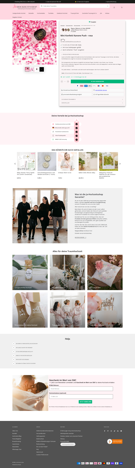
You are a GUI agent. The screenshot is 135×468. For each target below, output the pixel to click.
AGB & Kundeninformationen (44, 431)
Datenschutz (40, 439)
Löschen (104, 6)
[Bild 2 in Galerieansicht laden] (32, 69)
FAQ (37, 449)
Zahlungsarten (40, 436)
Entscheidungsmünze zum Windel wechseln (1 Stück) (46, 173)
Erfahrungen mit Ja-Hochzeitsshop (70, 431)
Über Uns (15, 431)
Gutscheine (15, 444)
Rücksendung (40, 444)
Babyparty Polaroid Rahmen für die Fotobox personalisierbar (107, 174)
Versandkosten (40, 433)
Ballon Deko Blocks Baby (87, 173)
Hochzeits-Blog (16, 436)
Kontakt (14, 433)
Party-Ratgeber (16, 439)
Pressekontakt (64, 441)
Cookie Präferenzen (42, 454)
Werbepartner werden (67, 433)
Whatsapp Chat (16, 449)
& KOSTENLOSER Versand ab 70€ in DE (73, 41)
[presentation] (15, 164)
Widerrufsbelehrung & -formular (46, 441)
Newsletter (15, 446)
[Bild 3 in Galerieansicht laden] (37, 69)
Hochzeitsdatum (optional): (57, 393)
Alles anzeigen (77, 25)
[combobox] (71, 6)
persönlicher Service (101, 90)
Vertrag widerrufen (68, 444)
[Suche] (41, 6)
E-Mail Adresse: (54, 385)
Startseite (63, 25)
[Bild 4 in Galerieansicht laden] (41, 69)
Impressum (39, 452)
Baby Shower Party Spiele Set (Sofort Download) (25, 173)
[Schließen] (108, 6)
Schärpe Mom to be (64, 173)
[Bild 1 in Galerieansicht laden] (27, 69)
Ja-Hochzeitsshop (20, 462)
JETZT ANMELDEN (85, 402)
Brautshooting (16, 441)
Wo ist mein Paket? (42, 446)
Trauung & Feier (69, 25)
